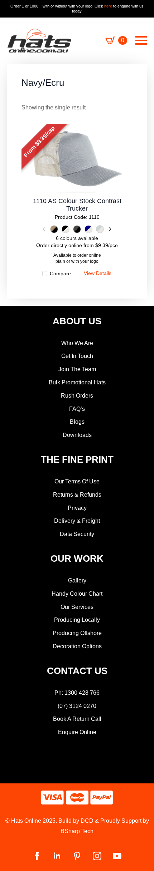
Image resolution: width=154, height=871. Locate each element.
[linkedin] (57, 856)
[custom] (77, 856)
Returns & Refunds (77, 495)
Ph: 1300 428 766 (77, 693)
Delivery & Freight (77, 521)
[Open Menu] (141, 40)
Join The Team (77, 369)
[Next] (109, 229)
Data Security (77, 534)
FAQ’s (77, 409)
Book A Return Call (77, 719)
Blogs (77, 422)
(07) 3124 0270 (77, 706)
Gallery (77, 580)
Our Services (77, 607)
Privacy (77, 508)
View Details (77, 164)
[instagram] (97, 856)
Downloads (77, 435)
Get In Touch (77, 356)
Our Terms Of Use (77, 481)
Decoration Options (77, 646)
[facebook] (37, 856)
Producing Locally (77, 620)
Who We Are (77, 343)
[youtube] (117, 856)
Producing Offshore (77, 633)
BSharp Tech (77, 831)
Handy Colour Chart (77, 594)
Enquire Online (77, 732)
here (107, 6)
